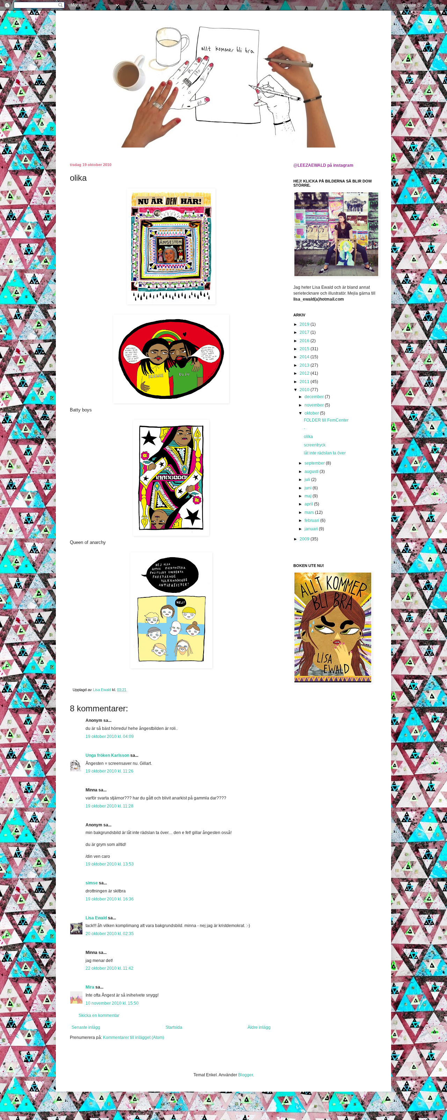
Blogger (245, 1074)
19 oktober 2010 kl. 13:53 (110, 864)
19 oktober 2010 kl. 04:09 (110, 736)
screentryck (314, 445)
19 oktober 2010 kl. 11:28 (109, 806)
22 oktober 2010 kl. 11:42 (109, 968)
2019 (305, 324)
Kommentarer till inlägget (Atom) (133, 1037)
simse (92, 883)
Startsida (174, 1027)
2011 (305, 381)
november (315, 405)
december (315, 396)
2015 (305, 348)
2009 (305, 539)
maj (309, 496)
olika (308, 436)
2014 (305, 356)
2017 (305, 332)
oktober (312, 413)
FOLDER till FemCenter (326, 420)
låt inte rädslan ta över (325, 453)
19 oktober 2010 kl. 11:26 (109, 771)
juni (309, 488)
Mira (90, 987)
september (315, 463)
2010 (305, 389)
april (309, 504)
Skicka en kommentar (99, 1015)
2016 (305, 340)
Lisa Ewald (96, 918)
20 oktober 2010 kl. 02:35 (110, 933)
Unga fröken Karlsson (107, 755)
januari (312, 528)
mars (310, 512)
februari (312, 520)
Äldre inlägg (259, 1027)
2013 (305, 365)
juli (308, 479)
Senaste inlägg (86, 1027)
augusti (312, 471)
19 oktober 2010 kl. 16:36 (110, 899)
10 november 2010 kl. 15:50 (112, 1003)
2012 (305, 373)
